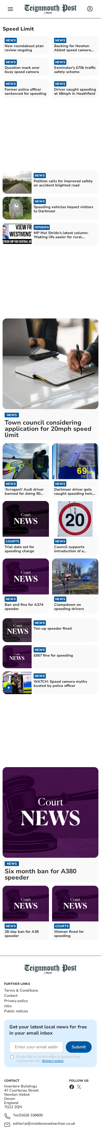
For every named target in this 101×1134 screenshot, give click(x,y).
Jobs (8, 1006)
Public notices (16, 1011)
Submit (79, 1047)
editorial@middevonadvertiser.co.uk (44, 1124)
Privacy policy (16, 1000)
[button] (10, 9)
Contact (10, 995)
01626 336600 (31, 1115)
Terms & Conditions (21, 990)
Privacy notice (52, 1061)
